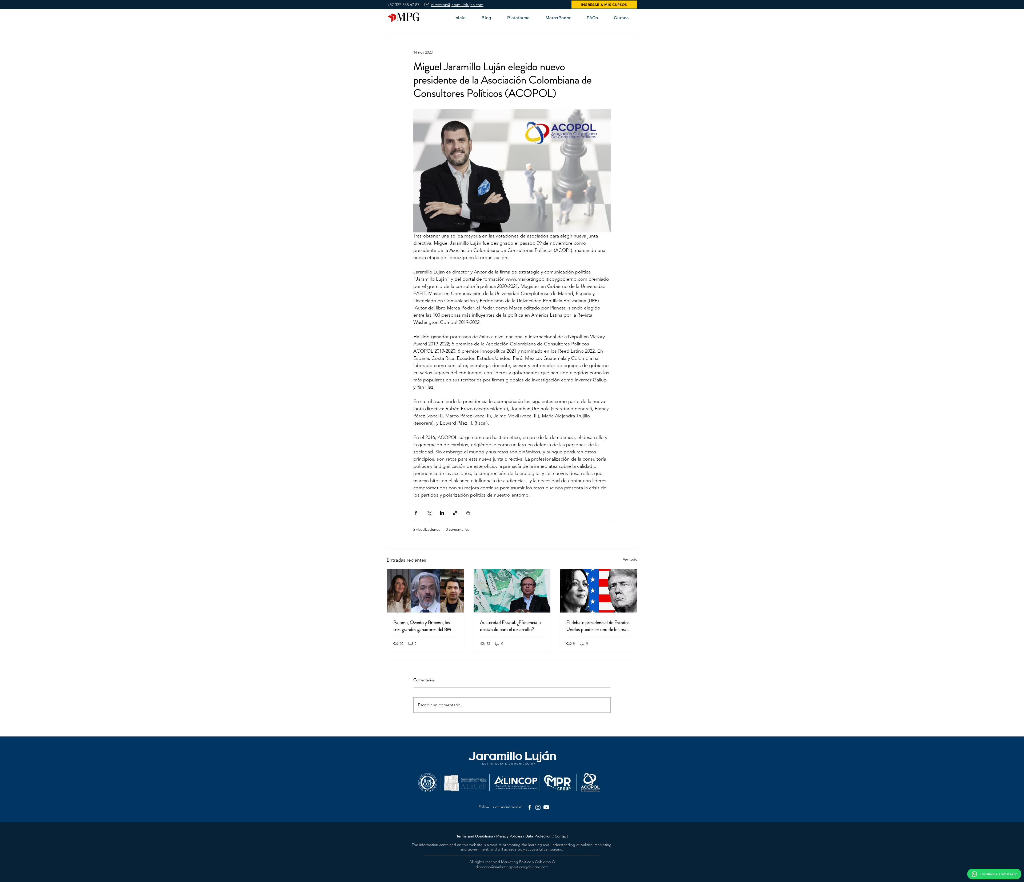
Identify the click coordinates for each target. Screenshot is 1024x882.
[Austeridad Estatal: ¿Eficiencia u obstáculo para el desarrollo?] (512, 591)
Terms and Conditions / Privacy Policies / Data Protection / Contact (512, 836)
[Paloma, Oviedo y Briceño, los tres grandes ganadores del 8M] (425, 591)
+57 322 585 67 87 (403, 4)
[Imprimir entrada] (468, 512)
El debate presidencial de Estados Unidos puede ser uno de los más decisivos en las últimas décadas (598, 626)
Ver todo (630, 559)
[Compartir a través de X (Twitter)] (428, 512)
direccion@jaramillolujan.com (457, 4)
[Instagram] (538, 807)
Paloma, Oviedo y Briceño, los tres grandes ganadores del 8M (422, 626)
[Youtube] (546, 807)
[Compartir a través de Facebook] (415, 512)
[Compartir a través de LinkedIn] (442, 512)
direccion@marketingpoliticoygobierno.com (512, 866)
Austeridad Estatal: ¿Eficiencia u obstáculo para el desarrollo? (510, 626)
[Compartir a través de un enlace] (455, 512)
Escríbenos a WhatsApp (998, 874)
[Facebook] (529, 807)
